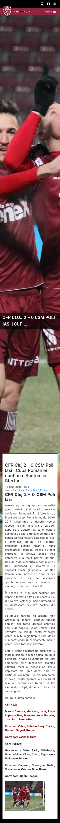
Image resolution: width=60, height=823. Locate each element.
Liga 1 (36, 490)
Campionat (19, 490)
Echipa (43, 490)
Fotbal (29, 490)
